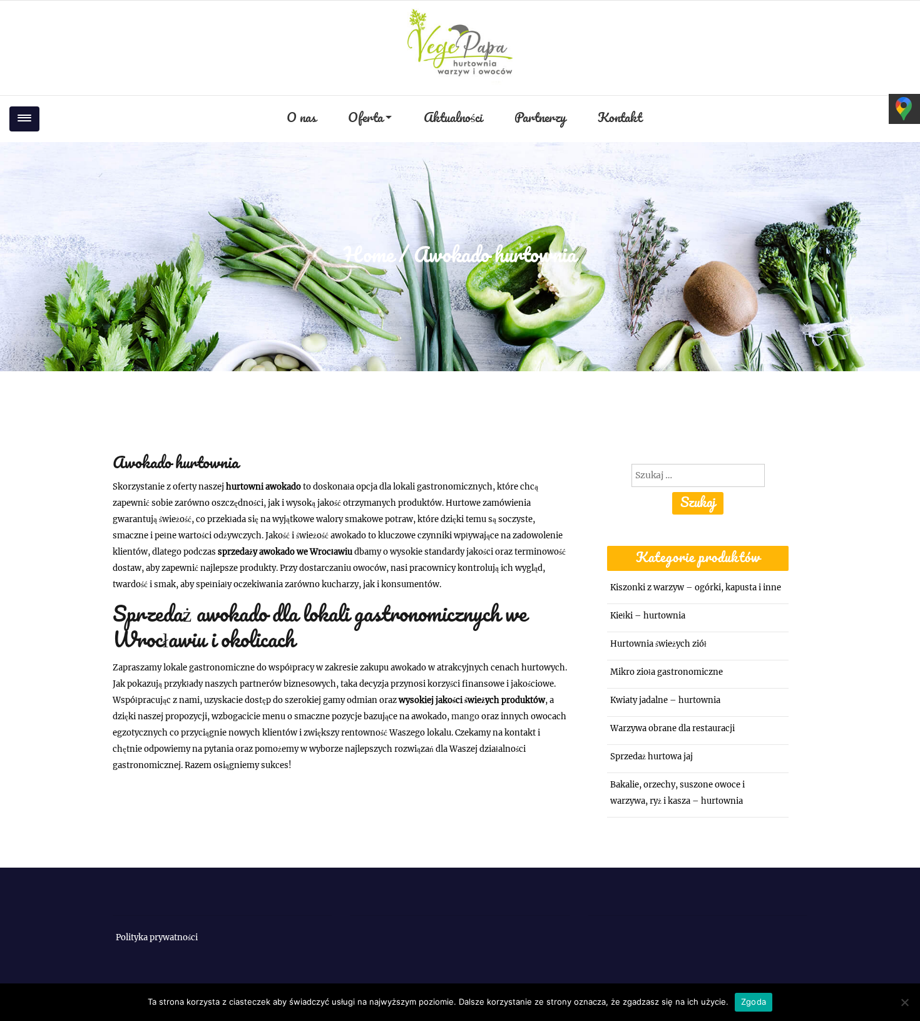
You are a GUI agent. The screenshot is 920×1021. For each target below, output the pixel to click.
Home (369, 256)
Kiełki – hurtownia (647, 615)
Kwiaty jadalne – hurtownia (665, 700)
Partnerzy (540, 119)
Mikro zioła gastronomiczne (666, 672)
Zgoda (753, 1002)
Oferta (365, 119)
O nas (301, 119)
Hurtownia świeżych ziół (658, 644)
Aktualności (453, 119)
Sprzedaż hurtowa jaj (651, 756)
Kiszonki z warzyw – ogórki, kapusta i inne (695, 587)
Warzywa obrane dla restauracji (672, 728)
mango (465, 716)
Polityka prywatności (157, 937)
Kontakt (619, 119)
